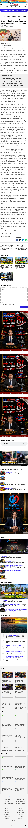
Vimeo (21, 816)
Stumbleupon (21, 812)
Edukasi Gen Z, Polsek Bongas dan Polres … (7, 778)
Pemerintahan (15, 477)
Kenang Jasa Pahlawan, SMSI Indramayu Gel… (7, 737)
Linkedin (8, 818)
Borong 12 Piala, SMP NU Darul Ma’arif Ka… (7, 765)
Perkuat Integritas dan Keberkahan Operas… (7, 749)
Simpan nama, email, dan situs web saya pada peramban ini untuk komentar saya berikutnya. (13, 303)
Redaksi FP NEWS (20, 803)
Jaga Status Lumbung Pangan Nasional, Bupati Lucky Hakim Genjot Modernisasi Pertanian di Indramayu (13, 82)
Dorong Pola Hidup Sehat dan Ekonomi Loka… (11, 601)
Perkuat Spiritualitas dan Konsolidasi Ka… (20, 749)
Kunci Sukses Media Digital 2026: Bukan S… (15, 659)
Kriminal (14, 560)
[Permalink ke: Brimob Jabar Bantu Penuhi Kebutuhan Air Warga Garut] (6, 276)
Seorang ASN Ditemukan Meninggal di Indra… (16, 489)
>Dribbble (8, 816)
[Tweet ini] (20, 240)
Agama (3, 721)
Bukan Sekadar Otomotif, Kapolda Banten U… (19, 693)
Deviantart (21, 818)
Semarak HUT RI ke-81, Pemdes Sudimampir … (20, 738)
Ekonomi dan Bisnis (9, 565)
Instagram (21, 814)
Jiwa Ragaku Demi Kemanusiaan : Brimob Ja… (11, 469)
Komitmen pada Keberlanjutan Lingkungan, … (11, 557)
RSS (15, 820)
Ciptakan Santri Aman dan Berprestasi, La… (20, 725)
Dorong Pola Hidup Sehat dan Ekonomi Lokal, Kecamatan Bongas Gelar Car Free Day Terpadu (12, 79)
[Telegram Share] (23, 240)
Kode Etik (7, 799)
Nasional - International (10, 555)
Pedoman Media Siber (7, 803)
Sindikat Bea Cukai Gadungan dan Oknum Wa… (16, 648)
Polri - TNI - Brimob (11, 466)
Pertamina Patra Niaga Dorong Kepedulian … (20, 767)
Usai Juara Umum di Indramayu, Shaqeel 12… (6, 681)
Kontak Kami (7, 801)
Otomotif (4, 678)
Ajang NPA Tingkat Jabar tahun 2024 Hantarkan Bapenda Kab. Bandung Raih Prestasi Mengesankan (21, 246)
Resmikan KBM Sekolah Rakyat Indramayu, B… (20, 779)
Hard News (2, 555)
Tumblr (8, 812)
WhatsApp (21, 810)
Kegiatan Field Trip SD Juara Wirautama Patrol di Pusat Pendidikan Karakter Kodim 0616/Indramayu (6, 246)
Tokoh (5, 556)
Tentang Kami (20, 799)
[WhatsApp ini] (26, 240)
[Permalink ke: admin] (1, 25)
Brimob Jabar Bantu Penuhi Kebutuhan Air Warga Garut (13, 85)
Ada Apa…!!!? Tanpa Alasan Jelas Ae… (15, 653)
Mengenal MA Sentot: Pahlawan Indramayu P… (15, 577)
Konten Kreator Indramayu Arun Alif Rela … (15, 473)
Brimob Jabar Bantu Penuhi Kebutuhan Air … (16, 605)
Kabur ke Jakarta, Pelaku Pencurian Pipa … (15, 562)
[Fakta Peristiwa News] (14, 4)
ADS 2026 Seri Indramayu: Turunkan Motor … (7, 693)
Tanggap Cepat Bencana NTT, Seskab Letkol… (16, 573)
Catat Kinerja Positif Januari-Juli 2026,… (14, 479)
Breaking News (3, 466)
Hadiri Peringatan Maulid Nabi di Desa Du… (6, 725)
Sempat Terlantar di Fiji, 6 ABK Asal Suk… (15, 484)
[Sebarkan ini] (17, 240)
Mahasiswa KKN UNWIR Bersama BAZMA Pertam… (19, 790)
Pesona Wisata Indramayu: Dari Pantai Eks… (15, 637)
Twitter (21, 808)
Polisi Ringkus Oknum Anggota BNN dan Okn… (16, 642)
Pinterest (8, 810)
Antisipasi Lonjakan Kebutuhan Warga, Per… (16, 567)
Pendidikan (4, 763)
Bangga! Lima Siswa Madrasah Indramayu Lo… (7, 790)
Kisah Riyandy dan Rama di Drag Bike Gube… (6, 706)
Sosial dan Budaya (4, 600)
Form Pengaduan (20, 801)
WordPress (8, 814)
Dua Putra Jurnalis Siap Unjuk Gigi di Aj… (20, 708)
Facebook (8, 808)
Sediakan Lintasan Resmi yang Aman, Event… (19, 681)
